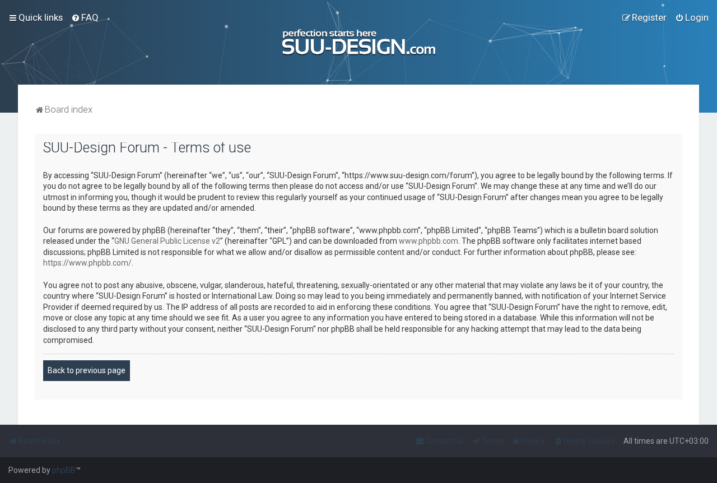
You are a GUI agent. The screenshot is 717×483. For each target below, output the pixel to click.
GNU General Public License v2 (167, 240)
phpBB (64, 470)
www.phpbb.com (428, 240)
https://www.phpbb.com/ (87, 262)
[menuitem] (85, 17)
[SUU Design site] (358, 42)
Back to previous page (86, 370)
